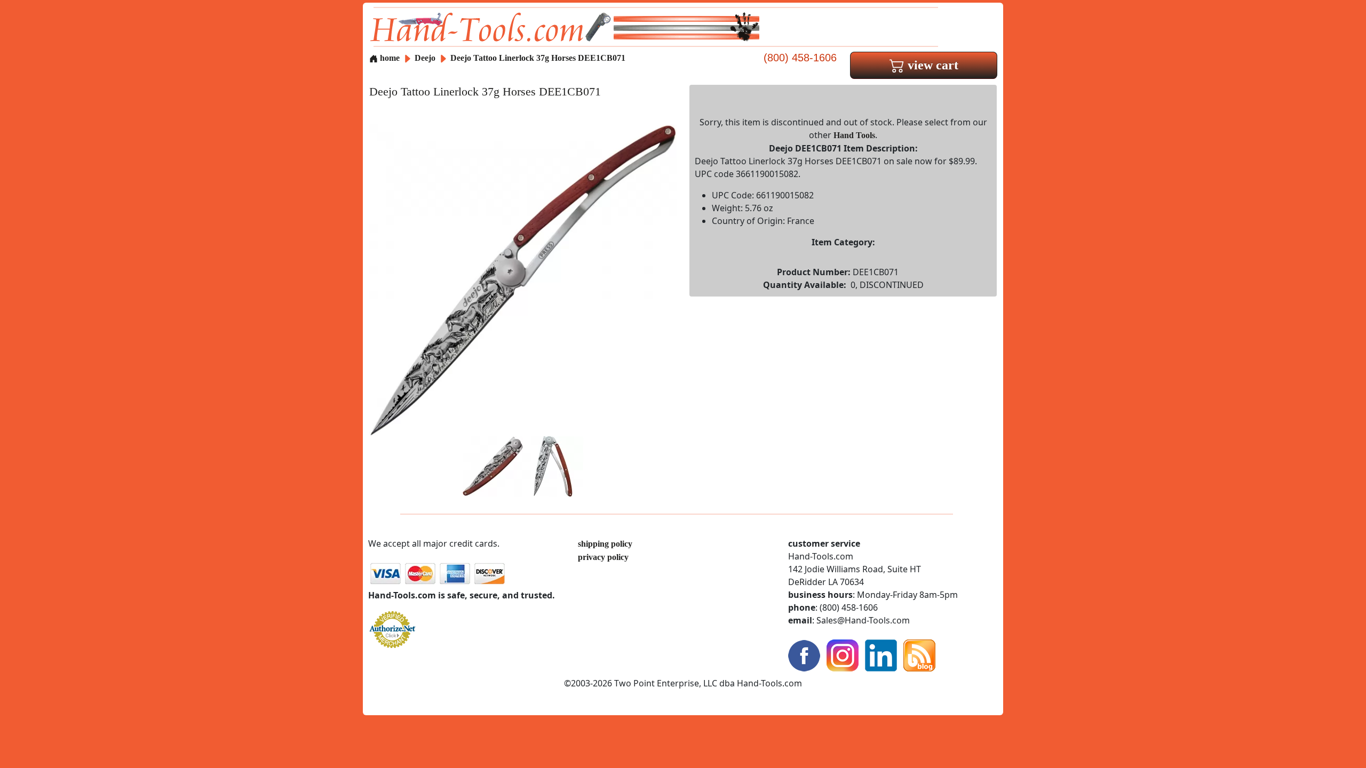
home (389, 57)
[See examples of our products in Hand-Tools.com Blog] (919, 654)
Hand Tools (854, 135)
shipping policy (605, 543)
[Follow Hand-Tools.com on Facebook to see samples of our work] (804, 654)
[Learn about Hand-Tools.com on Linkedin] (881, 654)
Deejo (426, 57)
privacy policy (603, 557)
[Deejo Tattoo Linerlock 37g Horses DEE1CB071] (523, 279)
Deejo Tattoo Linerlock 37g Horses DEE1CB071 (537, 57)
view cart (931, 65)
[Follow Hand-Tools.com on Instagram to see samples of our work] (843, 654)
